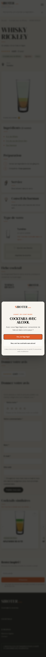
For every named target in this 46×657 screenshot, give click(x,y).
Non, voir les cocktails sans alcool (23, 343)
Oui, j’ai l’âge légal (23, 337)
